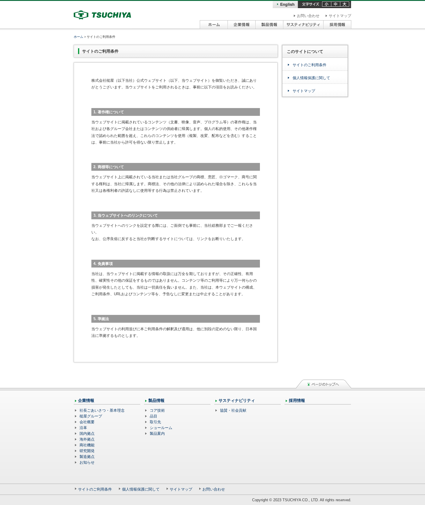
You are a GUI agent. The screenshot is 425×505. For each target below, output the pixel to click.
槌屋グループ (91, 416)
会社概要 (87, 422)
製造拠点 (87, 456)
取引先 (155, 422)
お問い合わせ (308, 16)
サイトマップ (340, 16)
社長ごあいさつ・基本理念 (102, 410)
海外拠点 (87, 439)
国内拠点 (87, 433)
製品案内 (157, 433)
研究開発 (87, 451)
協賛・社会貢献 (233, 410)
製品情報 (156, 400)
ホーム (78, 36)
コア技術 (157, 410)
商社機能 (87, 445)
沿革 (83, 428)
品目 (153, 416)
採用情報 (297, 400)
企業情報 (86, 400)
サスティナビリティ (237, 400)
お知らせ (87, 462)
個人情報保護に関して (311, 78)
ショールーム (161, 428)
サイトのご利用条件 (309, 65)
